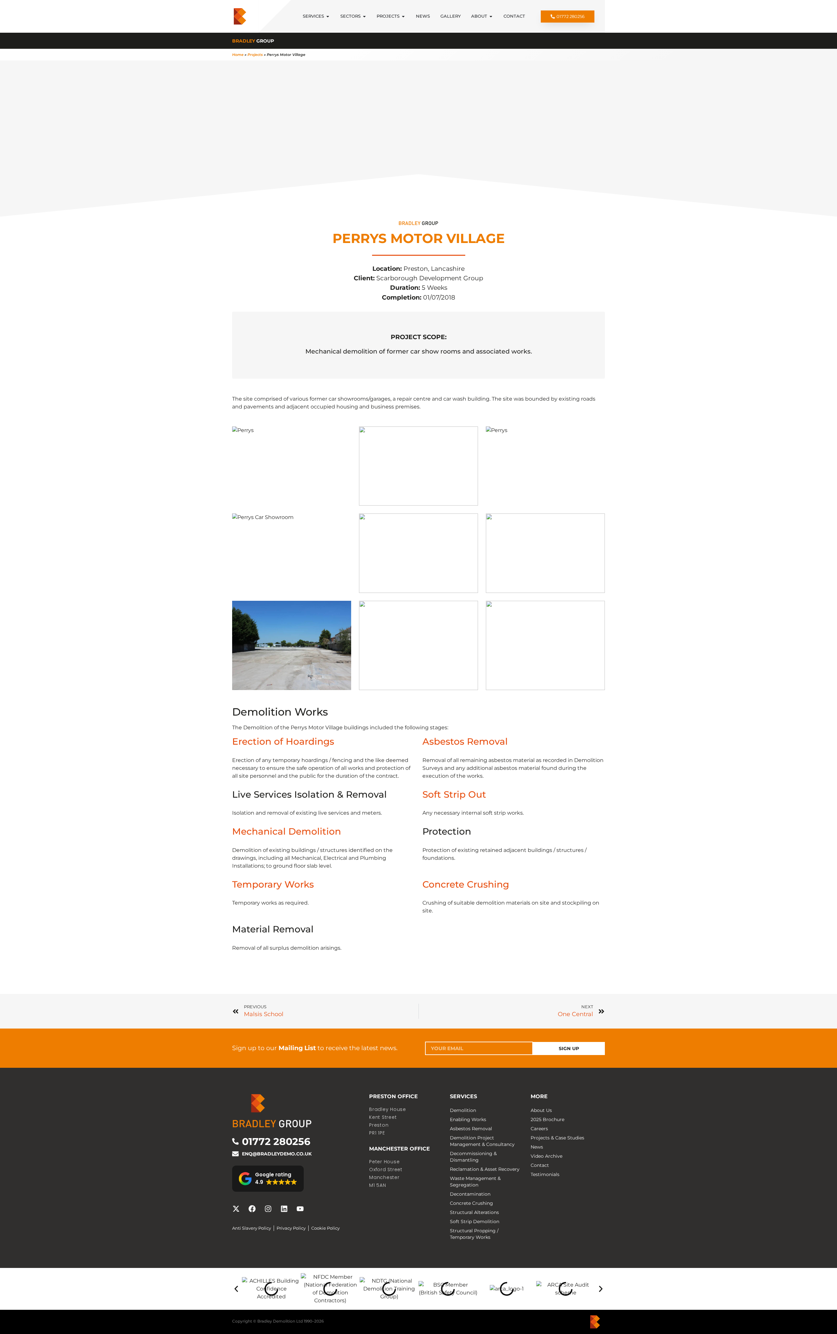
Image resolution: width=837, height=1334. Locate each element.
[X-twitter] (236, 1209)
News (537, 1147)
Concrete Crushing (465, 884)
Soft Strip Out (454, 794)
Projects (255, 54)
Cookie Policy (325, 1228)
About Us (541, 1110)
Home (238, 54)
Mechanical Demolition (286, 831)
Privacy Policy (291, 1228)
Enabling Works (468, 1119)
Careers (539, 1129)
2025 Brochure (547, 1119)
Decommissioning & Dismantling (473, 1157)
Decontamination (470, 1194)
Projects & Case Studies (557, 1138)
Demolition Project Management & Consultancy (482, 1141)
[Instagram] (268, 1209)
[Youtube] (300, 1209)
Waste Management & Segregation (475, 1181)
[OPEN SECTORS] (364, 16)
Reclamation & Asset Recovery (485, 1169)
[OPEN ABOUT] (491, 16)
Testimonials (545, 1174)
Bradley (253, 41)
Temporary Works (273, 884)
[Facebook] (252, 1209)
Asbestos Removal (465, 741)
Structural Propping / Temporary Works (474, 1234)
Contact (540, 1165)
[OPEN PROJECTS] (403, 16)
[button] (268, 1179)
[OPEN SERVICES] (328, 16)
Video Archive (546, 1156)
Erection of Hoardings (283, 741)
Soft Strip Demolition (474, 1221)
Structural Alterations (474, 1212)
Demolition (463, 1110)
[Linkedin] (284, 1209)
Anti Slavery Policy (251, 1228)
